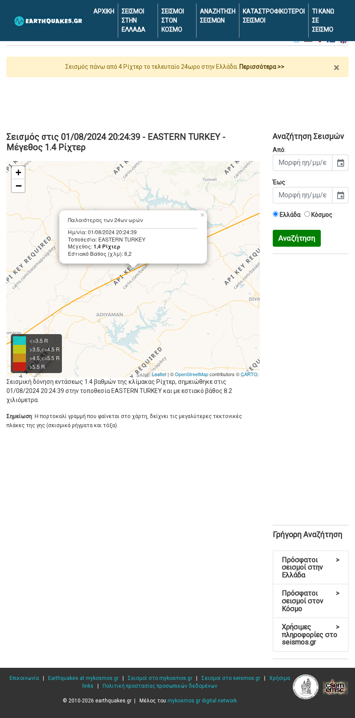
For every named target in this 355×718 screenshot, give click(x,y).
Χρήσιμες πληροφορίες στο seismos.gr (310, 634)
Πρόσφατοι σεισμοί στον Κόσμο (310, 600)
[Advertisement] (177, 100)
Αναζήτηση (296, 238)
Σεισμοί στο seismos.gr (230, 678)
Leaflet (159, 373)
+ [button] (18, 172)
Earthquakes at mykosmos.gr (83, 678)
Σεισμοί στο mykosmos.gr (160, 678)
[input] (302, 163)
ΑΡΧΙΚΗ (104, 11)
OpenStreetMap (191, 373)
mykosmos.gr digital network (202, 701)
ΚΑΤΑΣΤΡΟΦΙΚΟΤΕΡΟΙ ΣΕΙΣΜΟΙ (274, 16)
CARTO (249, 373)
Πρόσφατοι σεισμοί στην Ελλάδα (310, 567)
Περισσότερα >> (261, 66)
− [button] (19, 186)
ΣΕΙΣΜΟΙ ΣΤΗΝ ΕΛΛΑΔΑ (133, 20)
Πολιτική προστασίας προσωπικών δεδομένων (160, 686)
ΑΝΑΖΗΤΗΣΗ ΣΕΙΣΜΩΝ (218, 16)
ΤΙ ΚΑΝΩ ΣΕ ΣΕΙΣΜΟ (323, 20)
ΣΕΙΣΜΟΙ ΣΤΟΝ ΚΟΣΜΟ (172, 20)
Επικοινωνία (24, 678)
